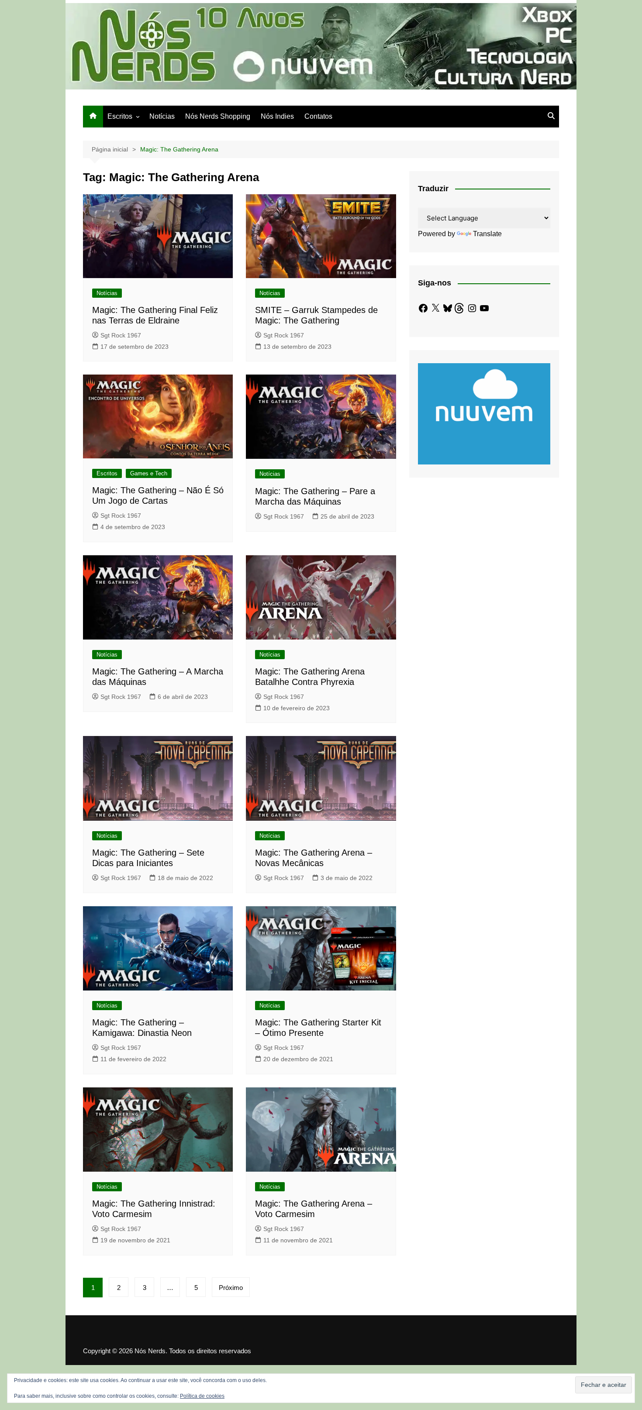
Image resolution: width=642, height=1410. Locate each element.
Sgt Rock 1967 (120, 335)
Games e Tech (148, 473)
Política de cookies (202, 1396)
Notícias (162, 116)
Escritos (119, 116)
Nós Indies (277, 116)
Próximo (231, 1287)
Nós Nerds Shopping (217, 116)
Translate (487, 233)
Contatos (318, 116)
